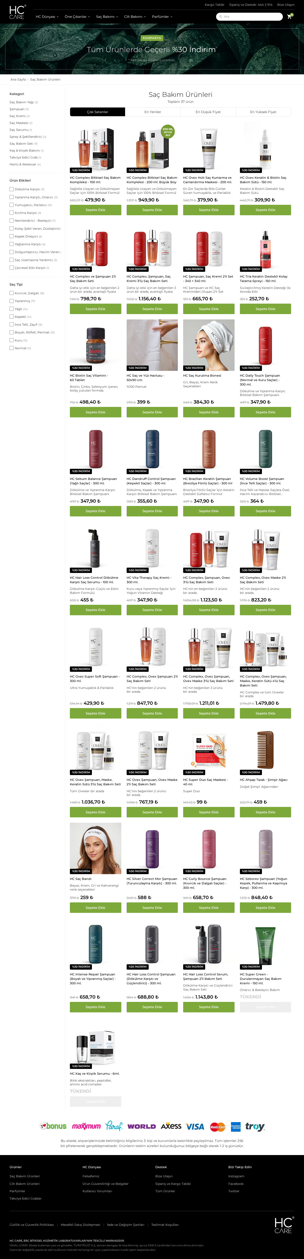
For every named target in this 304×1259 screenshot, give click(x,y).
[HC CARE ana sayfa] (21, 12)
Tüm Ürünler (165, 1191)
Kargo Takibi (214, 4)
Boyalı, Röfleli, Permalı (35, 332)
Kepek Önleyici (28, 236)
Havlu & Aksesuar (25, 164)
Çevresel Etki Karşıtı (32, 268)
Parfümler (160, 16)
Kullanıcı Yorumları (97, 1191)
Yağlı (21, 309)
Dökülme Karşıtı (30, 189)
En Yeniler (152, 112)
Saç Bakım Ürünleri (25, 1176)
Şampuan (19, 109)
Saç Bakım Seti (24, 144)
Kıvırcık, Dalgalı (29, 293)
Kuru (21, 340)
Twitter (233, 1191)
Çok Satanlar (97, 112)
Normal (23, 348)
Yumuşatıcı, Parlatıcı (33, 205)
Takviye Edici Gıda (25, 157)
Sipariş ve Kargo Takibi (173, 1184)
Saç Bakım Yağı (24, 102)
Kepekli (23, 317)
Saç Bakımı (105, 16)
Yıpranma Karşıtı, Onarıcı (36, 197)
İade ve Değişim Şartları (125, 1225)
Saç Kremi (20, 116)
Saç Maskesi (21, 123)
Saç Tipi (16, 284)
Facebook (235, 1184)
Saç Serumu (21, 130)
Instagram (236, 1176)
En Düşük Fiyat (208, 112)
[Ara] (220, 16)
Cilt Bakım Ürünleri (25, 1184)
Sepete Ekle (95, 210)
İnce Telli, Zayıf (28, 325)
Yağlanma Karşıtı (30, 244)
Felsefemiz (91, 1176)
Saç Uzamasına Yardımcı (36, 260)
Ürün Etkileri (20, 180)
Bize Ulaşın (285, 4)
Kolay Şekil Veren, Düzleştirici (38, 229)
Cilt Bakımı (133, 16)
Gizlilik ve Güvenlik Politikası (32, 1225)
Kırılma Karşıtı (28, 213)
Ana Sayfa (18, 79)
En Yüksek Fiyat (263, 112)
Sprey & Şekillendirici (28, 137)
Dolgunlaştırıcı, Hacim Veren (38, 252)
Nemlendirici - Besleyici (35, 221)
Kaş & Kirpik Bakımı (27, 150)
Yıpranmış (25, 301)
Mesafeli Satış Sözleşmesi (80, 1225)
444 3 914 (250, 4)
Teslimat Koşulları (165, 1225)
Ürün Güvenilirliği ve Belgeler (106, 1184)
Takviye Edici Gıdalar (26, 1198)
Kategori (17, 94)
